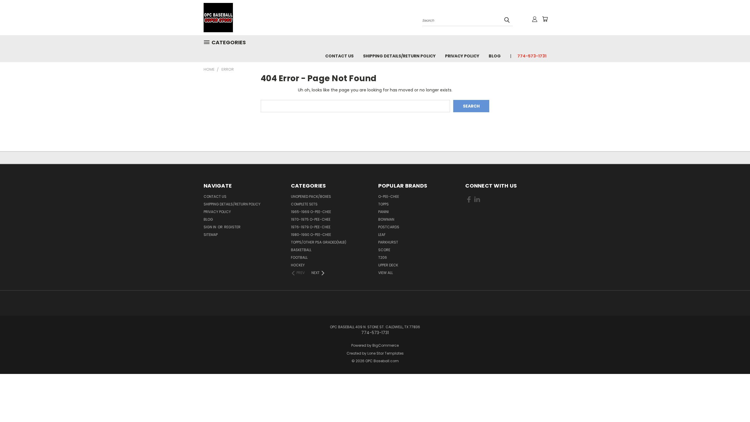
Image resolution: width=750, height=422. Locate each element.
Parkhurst (388, 242)
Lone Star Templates (385, 353)
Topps (383, 204)
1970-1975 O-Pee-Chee (310, 219)
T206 (382, 257)
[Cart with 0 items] (545, 19)
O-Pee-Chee (388, 196)
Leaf (382, 234)
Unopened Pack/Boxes (311, 196)
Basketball (301, 249)
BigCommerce (385, 345)
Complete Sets (304, 204)
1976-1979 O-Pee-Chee (310, 226)
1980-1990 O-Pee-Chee (311, 234)
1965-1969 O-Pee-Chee (311, 211)
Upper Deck (388, 265)
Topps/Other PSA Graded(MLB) (318, 242)
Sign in (210, 226)
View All (385, 272)
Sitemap (211, 234)
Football (299, 257)
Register (232, 226)
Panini (383, 211)
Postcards (388, 226)
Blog (495, 56)
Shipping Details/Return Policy (399, 56)
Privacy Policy (462, 56)
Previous (734, 404)
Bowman (386, 219)
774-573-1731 (531, 56)
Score (384, 249)
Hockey (298, 265)
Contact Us (339, 56)
